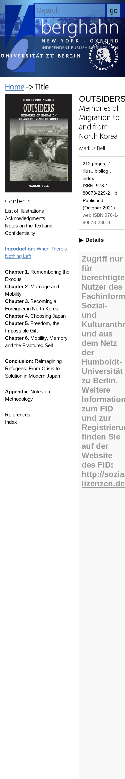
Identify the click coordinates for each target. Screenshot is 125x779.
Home (14, 87)
